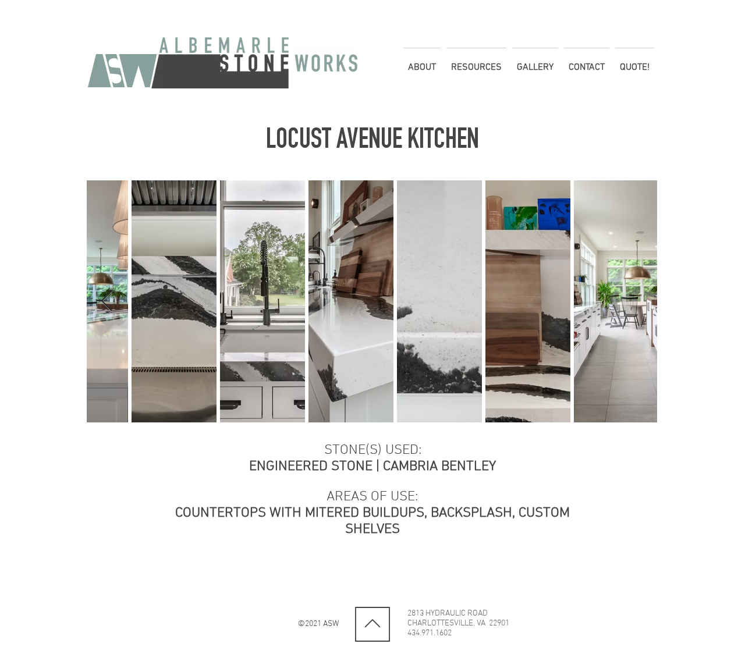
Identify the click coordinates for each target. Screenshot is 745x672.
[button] (422, 62)
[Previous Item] (106, 301)
